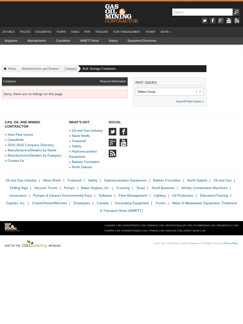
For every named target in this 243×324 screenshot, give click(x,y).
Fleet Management (126, 31)
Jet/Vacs (8, 31)
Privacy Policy (231, 243)
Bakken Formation (85, 162)
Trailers (101, 31)
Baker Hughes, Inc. (95, 188)
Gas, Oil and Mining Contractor (121, 13)
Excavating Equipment (132, 203)
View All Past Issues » (190, 101)
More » (166, 31)
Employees (82, 203)
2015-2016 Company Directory (31, 145)
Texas (140, 188)
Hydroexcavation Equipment (125, 180)
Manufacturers (37, 40)
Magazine (11, 40)
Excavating (43, 31)
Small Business (163, 188)
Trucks (25, 31)
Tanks (75, 31)
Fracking (123, 188)
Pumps (61, 31)
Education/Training (214, 195)
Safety (76, 146)
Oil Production (182, 195)
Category (71, 68)
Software (105, 195)
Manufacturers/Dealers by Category (34, 155)
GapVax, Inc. (15, 203)
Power (150, 31)
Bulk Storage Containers (99, 68)
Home (12, 68)
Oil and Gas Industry (87, 130)
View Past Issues (20, 134)
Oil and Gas (223, 180)
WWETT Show (89, 40)
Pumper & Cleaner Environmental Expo (62, 195)
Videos (113, 40)
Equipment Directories (142, 40)
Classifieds (63, 40)
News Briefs (81, 136)
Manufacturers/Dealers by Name (32, 150)
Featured (79, 141)
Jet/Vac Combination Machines (204, 188)
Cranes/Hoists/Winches (49, 203)
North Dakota (82, 167)
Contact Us (16, 160)
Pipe (87, 31)
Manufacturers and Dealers (40, 68)
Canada (103, 203)
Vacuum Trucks (45, 188)
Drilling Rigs (19, 188)
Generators (18, 195)
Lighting (160, 195)
